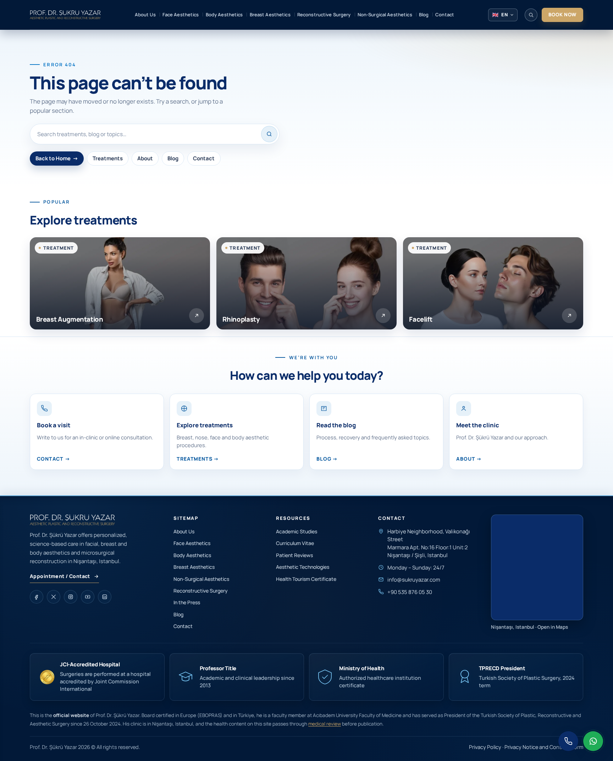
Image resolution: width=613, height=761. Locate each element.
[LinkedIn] (104, 597)
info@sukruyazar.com (413, 579)
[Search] (269, 134)
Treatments (108, 158)
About (145, 158)
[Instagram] (70, 597)
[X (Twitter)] (53, 597)
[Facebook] (36, 597)
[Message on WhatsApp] (593, 741)
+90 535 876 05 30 (409, 592)
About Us (183, 531)
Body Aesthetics (192, 555)
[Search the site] (531, 15)
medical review (324, 724)
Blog (172, 158)
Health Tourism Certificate (306, 579)
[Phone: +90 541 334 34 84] (568, 741)
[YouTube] (87, 597)
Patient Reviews (294, 555)
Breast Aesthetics (194, 566)
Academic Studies (296, 531)
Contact (204, 158)
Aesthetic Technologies (302, 566)
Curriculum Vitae (295, 543)
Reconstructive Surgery (200, 590)
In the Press (186, 602)
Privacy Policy (485, 747)
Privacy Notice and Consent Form (543, 747)
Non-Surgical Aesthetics (201, 579)
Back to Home (56, 158)
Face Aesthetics (191, 543)
